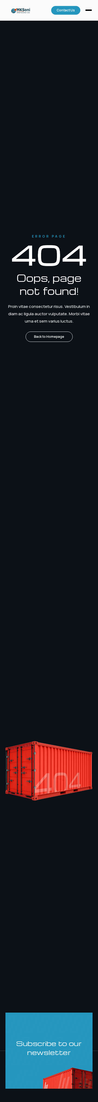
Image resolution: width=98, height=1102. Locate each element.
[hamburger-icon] (88, 11)
